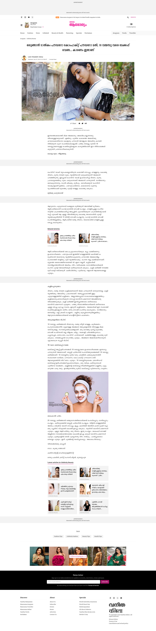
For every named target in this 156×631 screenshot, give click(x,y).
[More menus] (21, 25)
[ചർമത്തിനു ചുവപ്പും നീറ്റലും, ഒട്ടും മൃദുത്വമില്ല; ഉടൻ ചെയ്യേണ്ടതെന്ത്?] (53, 489)
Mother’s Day (83, 614)
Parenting (69, 33)
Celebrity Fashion (72, 536)
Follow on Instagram (77, 556)
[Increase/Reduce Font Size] (85, 123)
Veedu (124, 33)
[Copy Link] (82, 123)
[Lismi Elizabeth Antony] (24, 58)
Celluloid (46, 33)
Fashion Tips (58, 536)
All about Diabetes (85, 609)
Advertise (53, 612)
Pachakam (88, 33)
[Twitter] (32, 17)
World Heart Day (84, 604)
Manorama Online (26, 609)
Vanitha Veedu (24, 612)
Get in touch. (86, 12)
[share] (73, 123)
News (38, 33)
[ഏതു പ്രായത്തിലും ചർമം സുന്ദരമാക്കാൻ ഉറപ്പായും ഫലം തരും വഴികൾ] (53, 238)
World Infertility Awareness (88, 602)
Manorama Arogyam (26, 604)
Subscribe (53, 604)
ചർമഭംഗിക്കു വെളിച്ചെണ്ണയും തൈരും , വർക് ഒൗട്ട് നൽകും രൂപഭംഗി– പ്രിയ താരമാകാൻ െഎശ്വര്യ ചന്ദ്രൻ (99, 239)
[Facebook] (21, 17)
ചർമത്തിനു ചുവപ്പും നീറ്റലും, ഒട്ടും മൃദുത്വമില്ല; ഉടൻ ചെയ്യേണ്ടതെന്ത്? (68, 489)
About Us (53, 602)
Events (52, 607)
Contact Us (53, 614)
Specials (79, 33)
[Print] (79, 123)
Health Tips (98, 536)
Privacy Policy (113, 619)
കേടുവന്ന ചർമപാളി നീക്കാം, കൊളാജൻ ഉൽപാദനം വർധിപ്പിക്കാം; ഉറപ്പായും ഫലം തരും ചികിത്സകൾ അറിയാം (99, 490)
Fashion (30, 33)
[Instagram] (25, 17)
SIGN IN (133, 17)
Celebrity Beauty (31, 38)
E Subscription (131, 27)
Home (22, 33)
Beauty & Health (57, 33)
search (128, 17)
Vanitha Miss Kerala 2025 (87, 612)
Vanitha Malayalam (26, 602)
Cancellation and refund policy (118, 623)
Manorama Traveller (26, 607)
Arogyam (33, 23)
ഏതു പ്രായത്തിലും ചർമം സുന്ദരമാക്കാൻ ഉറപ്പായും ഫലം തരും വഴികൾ (67, 238)
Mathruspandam (84, 607)
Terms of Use (113, 621)
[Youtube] (28, 17)
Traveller (132, 33)
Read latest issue (36, 27)
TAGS (78, 531)
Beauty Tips (86, 536)
